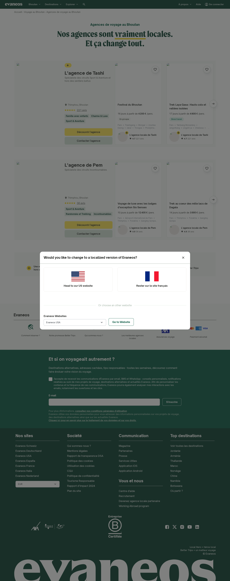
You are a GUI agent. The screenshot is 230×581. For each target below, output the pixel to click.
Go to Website (121, 322)
